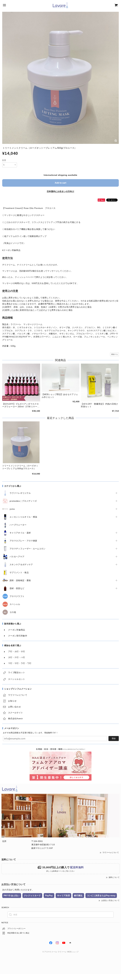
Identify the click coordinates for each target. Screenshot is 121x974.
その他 (13, 612)
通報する (114, 354)
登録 (114, 738)
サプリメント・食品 (19, 572)
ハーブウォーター (18, 525)
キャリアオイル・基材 (20, 533)
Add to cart (60, 183)
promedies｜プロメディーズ (23, 501)
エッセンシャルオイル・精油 (23, 517)
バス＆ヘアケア (17, 556)
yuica (12, 509)
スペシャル (15, 604)
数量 (4, 160)
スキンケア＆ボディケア (21, 564)
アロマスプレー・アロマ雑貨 (23, 541)
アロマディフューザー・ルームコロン (27, 548)
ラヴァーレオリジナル (20, 493)
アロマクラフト (17, 596)
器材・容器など (17, 588)
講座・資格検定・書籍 (20, 580)
